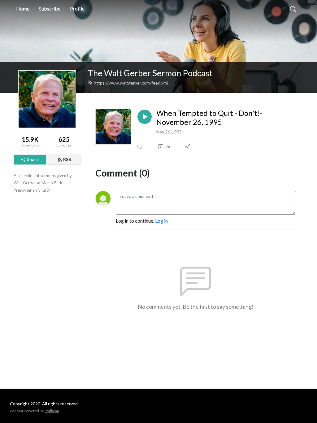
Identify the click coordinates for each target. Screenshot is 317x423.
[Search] (293, 8)
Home (22, 8)
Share (33, 159)
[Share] (188, 147)
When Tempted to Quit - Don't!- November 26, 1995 (209, 117)
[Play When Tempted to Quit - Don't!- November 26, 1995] (144, 117)
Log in (161, 221)
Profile (77, 8)
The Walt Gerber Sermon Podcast (150, 73)
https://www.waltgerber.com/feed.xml (131, 82)
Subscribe (49, 8)
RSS (67, 159)
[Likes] (140, 147)
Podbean (52, 410)
